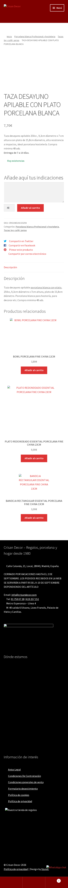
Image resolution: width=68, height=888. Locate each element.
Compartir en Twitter (21, 241)
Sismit (45, 869)
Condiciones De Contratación (24, 776)
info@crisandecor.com (24, 594)
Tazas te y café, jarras (15, 230)
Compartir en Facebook (22, 245)
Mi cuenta (11, 882)
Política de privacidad (20, 801)
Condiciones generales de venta (26, 782)
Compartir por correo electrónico (27, 253)
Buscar (34, 882)
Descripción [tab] (10, 267)
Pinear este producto (21, 249)
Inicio (9, 36)
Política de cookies (18, 795)
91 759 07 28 (17, 599)
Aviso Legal (14, 769)
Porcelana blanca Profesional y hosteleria (34, 36)
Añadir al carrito (30, 207)
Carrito (52, 879)
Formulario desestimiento (23, 788)
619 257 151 (32, 599)
